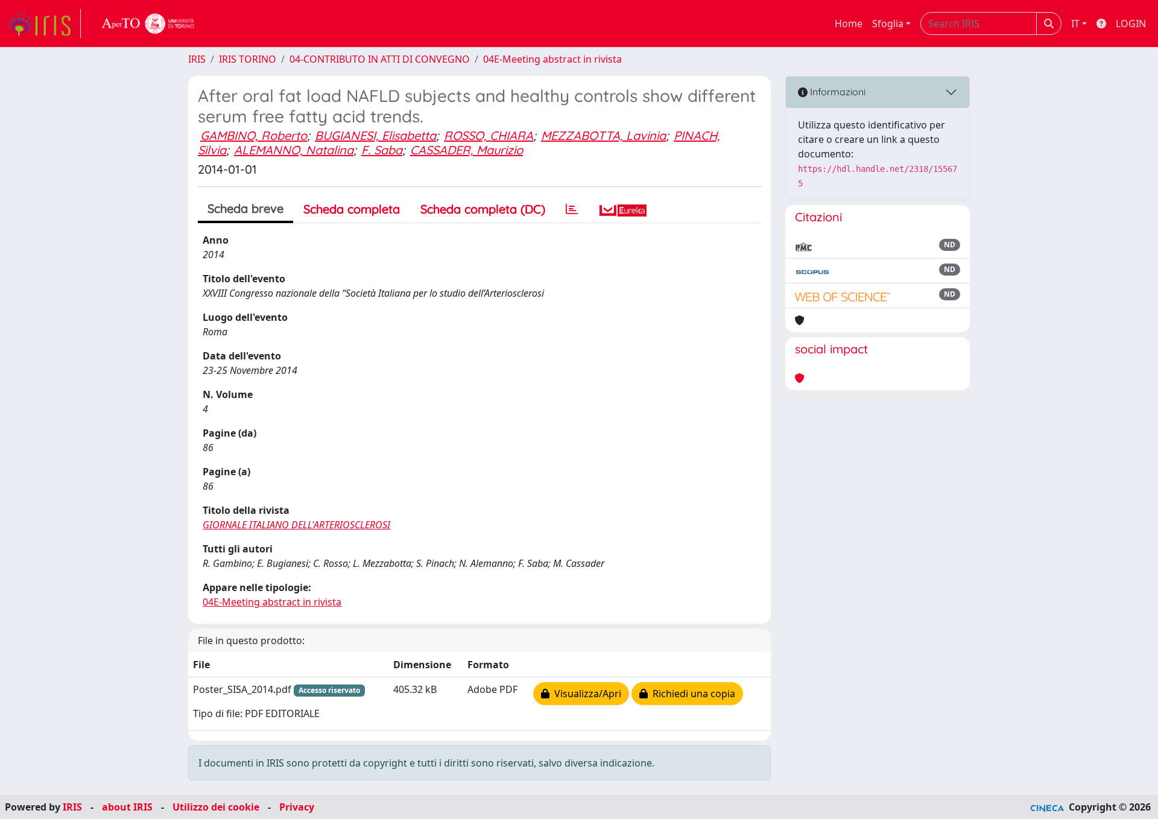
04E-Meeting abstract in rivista (552, 59)
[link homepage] (44, 23)
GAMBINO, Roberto (253, 135)
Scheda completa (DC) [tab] (482, 209)
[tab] (571, 209)
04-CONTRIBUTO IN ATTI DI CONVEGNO (380, 59)
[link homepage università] (148, 23)
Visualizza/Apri (585, 693)
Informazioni (836, 92)
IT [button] (1075, 23)
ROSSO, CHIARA (488, 135)
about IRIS (127, 807)
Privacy (296, 807)
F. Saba (381, 149)
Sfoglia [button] (887, 23)
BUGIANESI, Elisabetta (375, 135)
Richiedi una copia (691, 693)
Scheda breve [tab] (245, 208)
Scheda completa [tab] (351, 209)
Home (848, 23)
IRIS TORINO (247, 59)
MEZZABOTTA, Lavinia (603, 135)
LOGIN (1131, 23)
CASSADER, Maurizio (466, 149)
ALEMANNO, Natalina (293, 149)
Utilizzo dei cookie (215, 807)
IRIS (197, 59)
